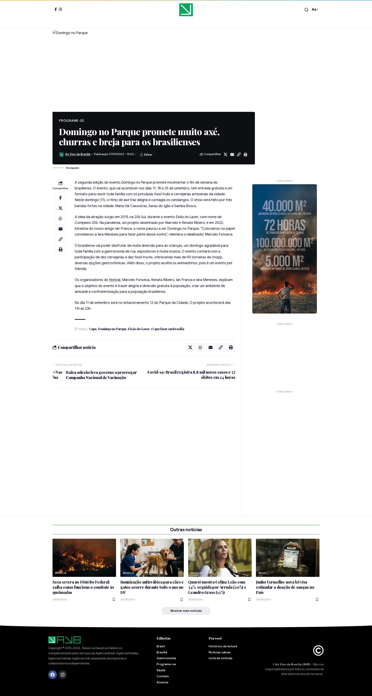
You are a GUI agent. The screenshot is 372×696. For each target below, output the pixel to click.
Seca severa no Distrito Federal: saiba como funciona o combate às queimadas (83, 587)
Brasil (263, 572)
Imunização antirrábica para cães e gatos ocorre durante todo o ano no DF (152, 587)
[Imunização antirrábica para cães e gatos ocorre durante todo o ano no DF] (152, 558)
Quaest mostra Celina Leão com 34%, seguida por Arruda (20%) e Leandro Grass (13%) (217, 587)
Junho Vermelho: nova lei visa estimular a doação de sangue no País (285, 587)
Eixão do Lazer (138, 329)
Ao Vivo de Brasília (77, 154)
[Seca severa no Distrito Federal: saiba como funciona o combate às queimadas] (84, 558)
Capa (92, 329)
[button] (306, 10)
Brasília (61, 572)
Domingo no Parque (112, 329)
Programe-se (71, 121)
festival (114, 280)
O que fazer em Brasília (167, 329)
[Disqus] (144, 450)
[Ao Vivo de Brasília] (186, 9)
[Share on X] (225, 154)
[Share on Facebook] (60, 198)
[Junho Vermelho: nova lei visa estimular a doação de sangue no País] (287, 558)
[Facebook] (56, 9)
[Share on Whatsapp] (60, 218)
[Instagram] (60, 9)
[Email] (232, 154)
